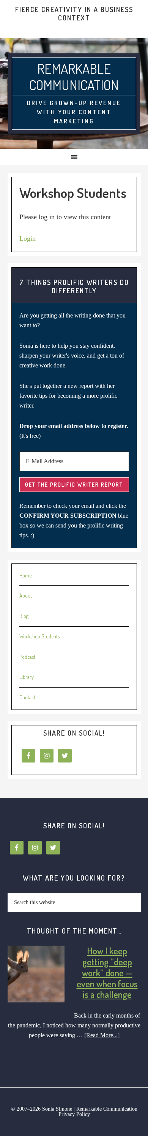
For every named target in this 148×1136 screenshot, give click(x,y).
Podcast (27, 657)
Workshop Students (39, 636)
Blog (23, 616)
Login (27, 238)
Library (26, 677)
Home (25, 575)
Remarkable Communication (74, 76)
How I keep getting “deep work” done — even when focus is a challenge (107, 972)
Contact (27, 697)
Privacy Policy (74, 1114)
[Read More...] (102, 1035)
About (25, 595)
